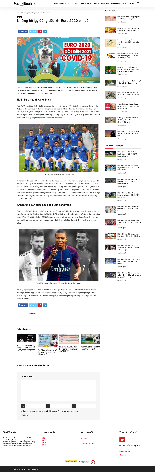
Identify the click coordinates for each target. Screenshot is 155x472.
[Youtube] (122, 439)
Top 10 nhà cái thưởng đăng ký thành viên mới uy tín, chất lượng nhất (26, 348)
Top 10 (74, 4)
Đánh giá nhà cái (60, 4)
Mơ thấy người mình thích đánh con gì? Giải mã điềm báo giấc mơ (128, 134)
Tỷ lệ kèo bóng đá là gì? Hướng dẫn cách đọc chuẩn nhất (47, 352)
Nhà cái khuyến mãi (101, 4)
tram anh (32, 313)
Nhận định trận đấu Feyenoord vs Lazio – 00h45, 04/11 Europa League (128, 261)
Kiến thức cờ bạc (117, 4)
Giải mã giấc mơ (121, 22)
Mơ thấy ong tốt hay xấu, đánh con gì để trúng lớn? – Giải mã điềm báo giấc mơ (127, 56)
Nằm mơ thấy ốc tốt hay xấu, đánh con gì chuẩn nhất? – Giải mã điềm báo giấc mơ (128, 69)
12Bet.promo (123, 455)
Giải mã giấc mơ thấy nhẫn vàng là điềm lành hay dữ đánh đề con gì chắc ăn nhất (128, 106)
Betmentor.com (124, 451)
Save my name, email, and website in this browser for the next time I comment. (50, 411)
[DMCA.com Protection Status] (71, 461)
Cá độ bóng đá (121, 159)
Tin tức (131, 4)
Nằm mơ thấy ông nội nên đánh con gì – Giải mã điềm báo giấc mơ (128, 42)
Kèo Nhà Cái (86, 4)
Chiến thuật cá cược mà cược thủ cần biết (90, 348)
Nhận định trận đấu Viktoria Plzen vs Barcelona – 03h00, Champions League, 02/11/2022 (129, 275)
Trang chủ (20, 13)
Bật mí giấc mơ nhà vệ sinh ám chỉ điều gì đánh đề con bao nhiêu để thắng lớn (128, 120)
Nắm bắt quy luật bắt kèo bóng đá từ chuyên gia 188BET (68, 349)
